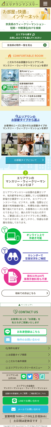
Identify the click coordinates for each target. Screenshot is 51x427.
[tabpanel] (25, 14)
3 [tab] (27, 21)
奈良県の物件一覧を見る (19, 45)
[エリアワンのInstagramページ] (36, 376)
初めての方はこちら (25, 293)
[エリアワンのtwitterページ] (29, 376)
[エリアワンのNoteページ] (42, 376)
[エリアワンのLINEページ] (23, 376)
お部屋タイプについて (25, 160)
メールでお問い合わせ (29, 409)
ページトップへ (25, 304)
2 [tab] (23, 21)
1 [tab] (19, 21)
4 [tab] (31, 21)
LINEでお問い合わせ (29, 400)
